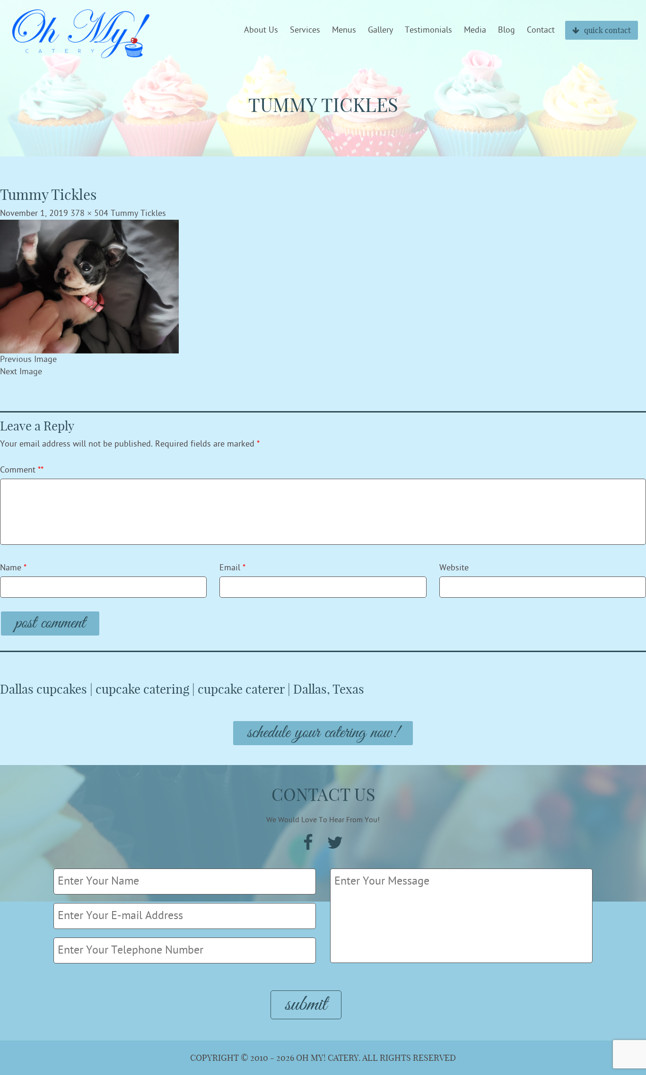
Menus (344, 30)
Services (305, 30)
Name (13, 568)
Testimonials (428, 30)
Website (454, 568)
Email (232, 568)
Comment (22, 470)
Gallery (380, 30)
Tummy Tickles (138, 213)
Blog (506, 30)
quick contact (607, 30)
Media (475, 30)
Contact (541, 30)
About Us (261, 30)
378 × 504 (89, 213)
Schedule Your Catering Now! (323, 733)
